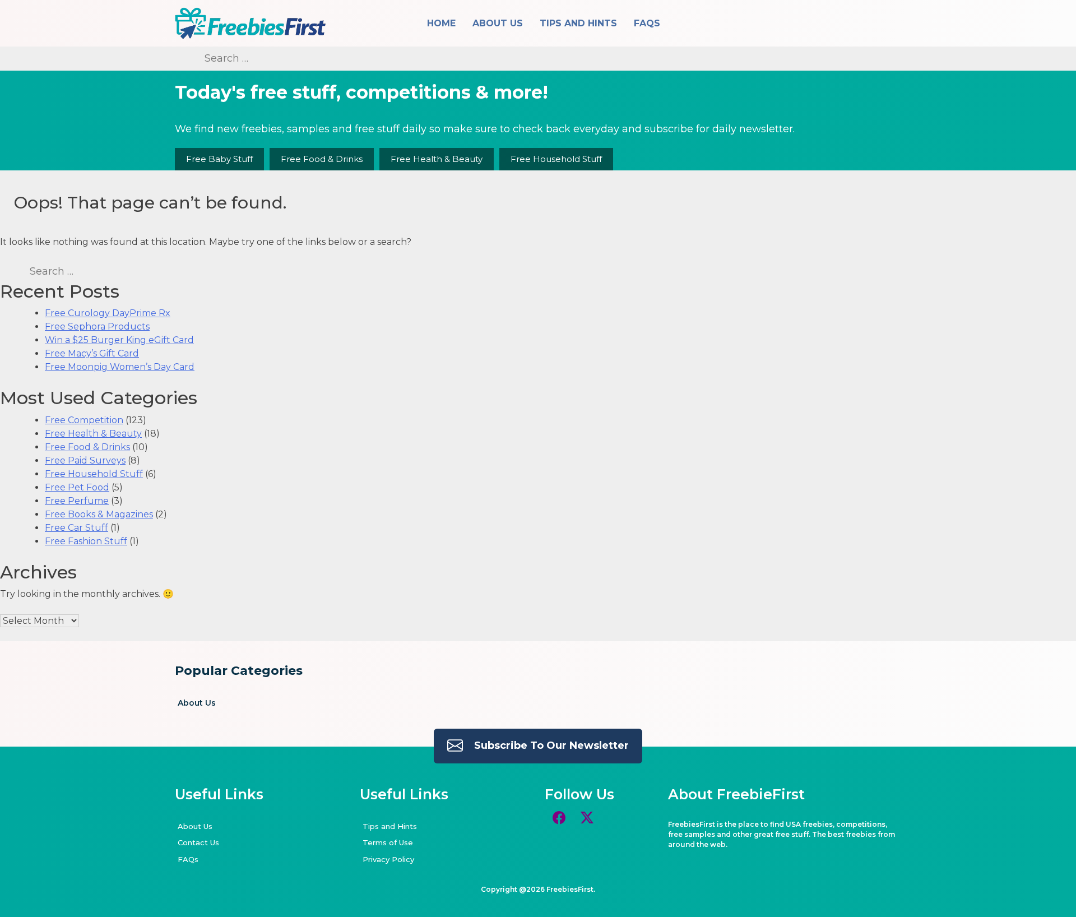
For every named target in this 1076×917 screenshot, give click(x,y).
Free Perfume (77, 500)
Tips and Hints (578, 23)
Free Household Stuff (556, 159)
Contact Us (198, 842)
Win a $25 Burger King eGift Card (119, 340)
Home (441, 23)
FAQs (647, 23)
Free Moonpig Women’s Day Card (119, 367)
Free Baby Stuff (219, 159)
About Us (497, 23)
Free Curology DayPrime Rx (107, 313)
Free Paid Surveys (85, 460)
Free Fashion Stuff (86, 541)
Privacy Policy (388, 859)
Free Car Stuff (76, 527)
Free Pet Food (77, 487)
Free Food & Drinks (322, 159)
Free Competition (84, 420)
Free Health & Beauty (437, 159)
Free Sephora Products (97, 326)
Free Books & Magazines (99, 514)
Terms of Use (388, 842)
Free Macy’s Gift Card (92, 353)
